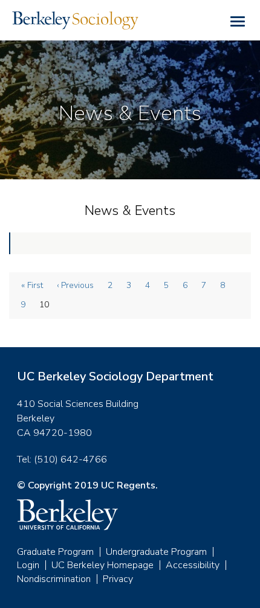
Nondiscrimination (54, 579)
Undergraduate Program (156, 552)
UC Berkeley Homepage (102, 565)
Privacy (118, 579)
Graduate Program (55, 552)
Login (28, 565)
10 (47, 307)
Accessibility (192, 565)
